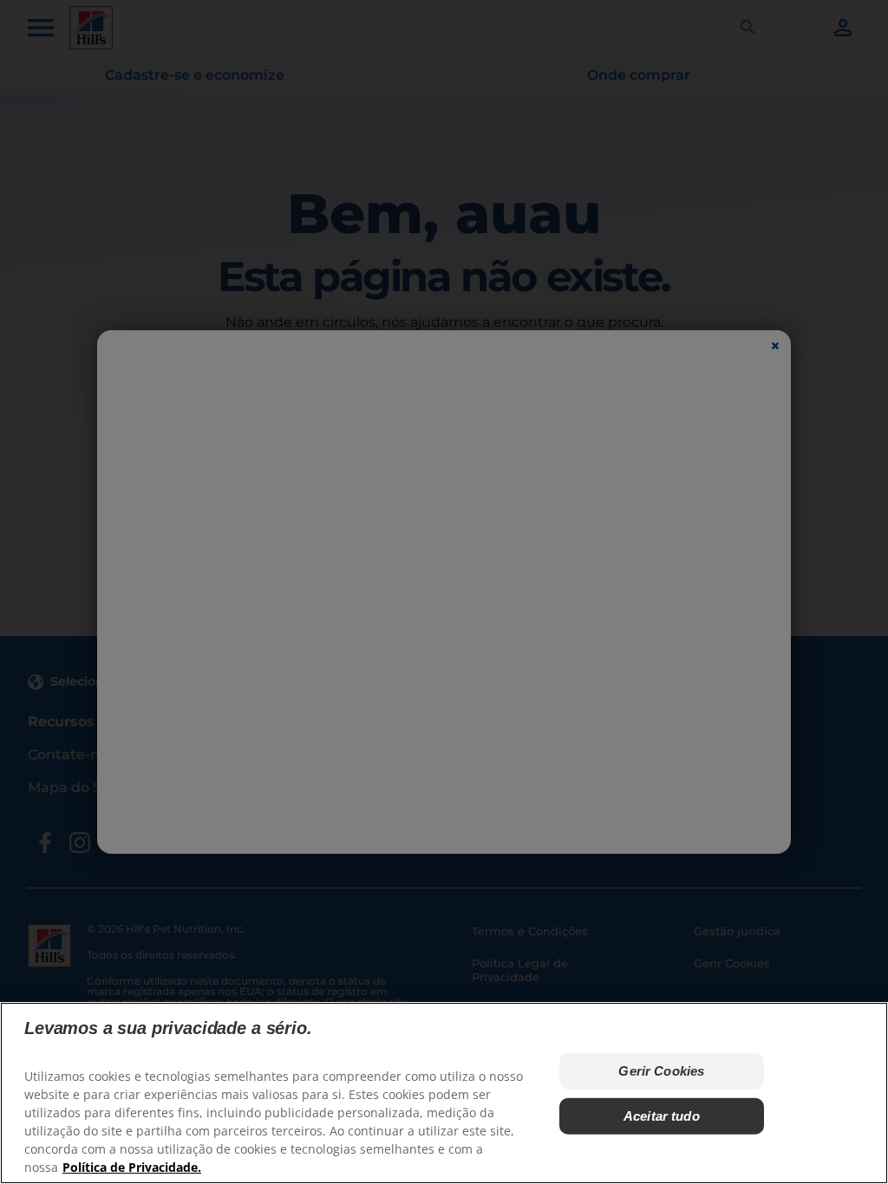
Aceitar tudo (662, 1116)
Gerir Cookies (661, 1071)
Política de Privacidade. (131, 1167)
